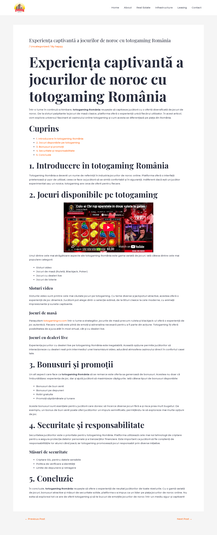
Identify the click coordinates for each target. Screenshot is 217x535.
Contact (196, 7)
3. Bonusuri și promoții (50, 146)
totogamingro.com (55, 320)
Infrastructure (164, 7)
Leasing (182, 7)
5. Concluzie (43, 154)
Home (115, 7)
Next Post (184, 518)
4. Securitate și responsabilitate (55, 150)
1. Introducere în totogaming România (59, 138)
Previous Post (35, 518)
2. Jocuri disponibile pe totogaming (58, 142)
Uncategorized (40, 46)
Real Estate (143, 7)
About (128, 7)
